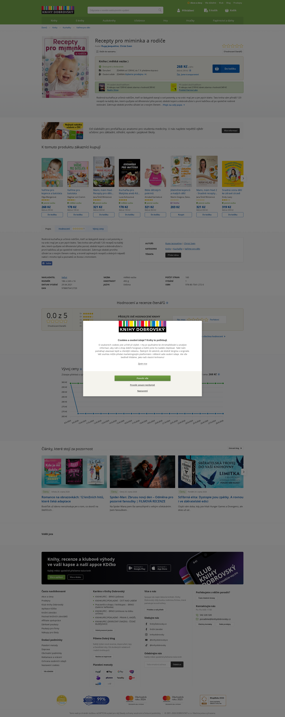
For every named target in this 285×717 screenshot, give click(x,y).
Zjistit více (142, 364)
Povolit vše (142, 378)
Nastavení (142, 391)
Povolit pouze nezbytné (142, 385)
